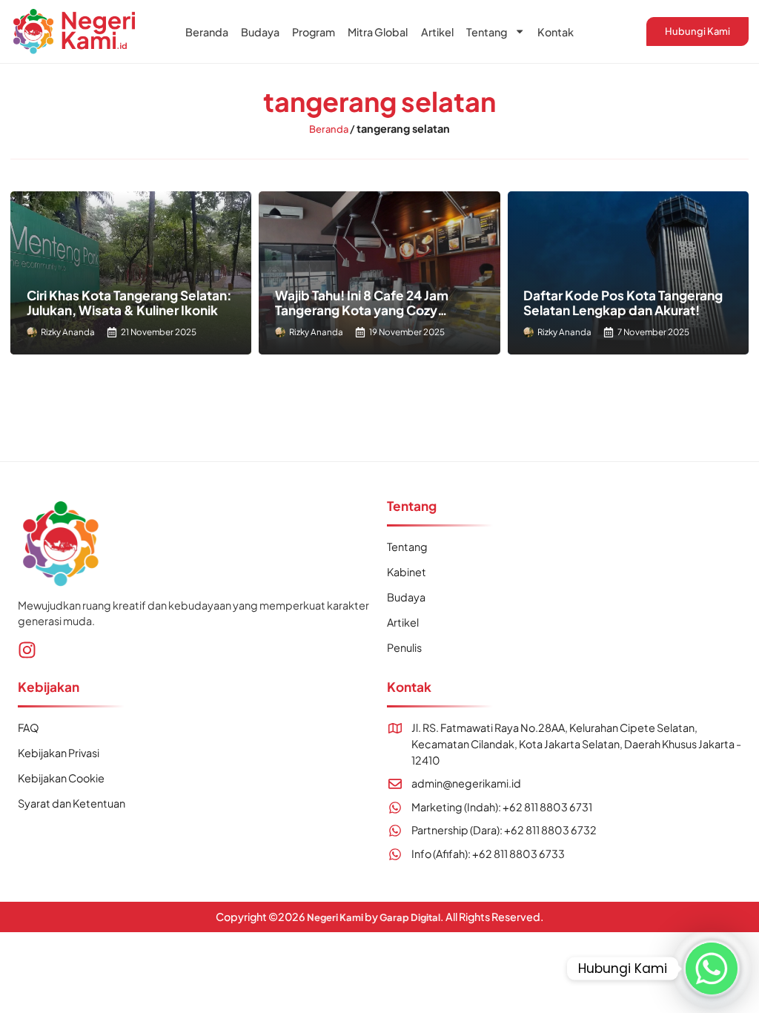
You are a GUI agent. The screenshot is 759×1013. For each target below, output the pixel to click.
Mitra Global (378, 32)
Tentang (486, 32)
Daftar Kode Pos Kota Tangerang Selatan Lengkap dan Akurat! (623, 303)
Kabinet (406, 571)
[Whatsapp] (712, 968)
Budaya (260, 32)
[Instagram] (27, 650)
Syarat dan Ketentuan (71, 803)
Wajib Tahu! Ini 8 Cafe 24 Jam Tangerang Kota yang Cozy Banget (361, 310)
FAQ (28, 727)
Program (313, 32)
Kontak (555, 32)
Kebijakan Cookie (61, 778)
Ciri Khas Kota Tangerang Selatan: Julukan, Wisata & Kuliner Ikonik (129, 303)
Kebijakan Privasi (58, 752)
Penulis (404, 647)
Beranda (206, 32)
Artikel (437, 32)
